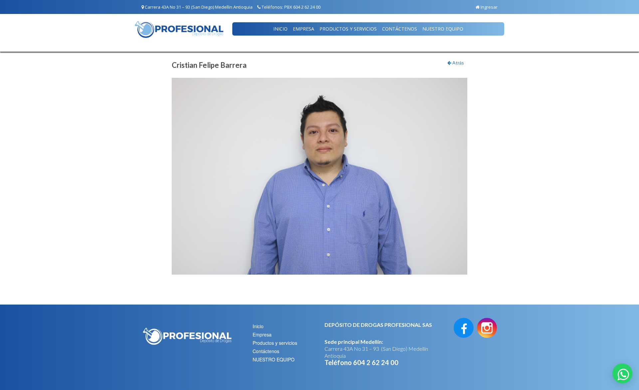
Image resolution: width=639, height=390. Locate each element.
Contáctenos (399, 29)
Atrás (457, 62)
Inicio (280, 29)
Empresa (303, 29)
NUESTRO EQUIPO (442, 29)
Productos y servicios (348, 29)
